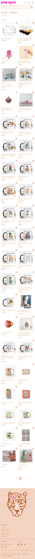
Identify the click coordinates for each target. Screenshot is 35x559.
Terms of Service (25, 553)
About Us (3, 528)
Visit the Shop (4, 532)
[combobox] (17, 7)
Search (18, 553)
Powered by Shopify (6, 555)
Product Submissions (5, 534)
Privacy (13, 553)
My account (3, 536)
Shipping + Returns (5, 530)
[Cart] (29, 2)
